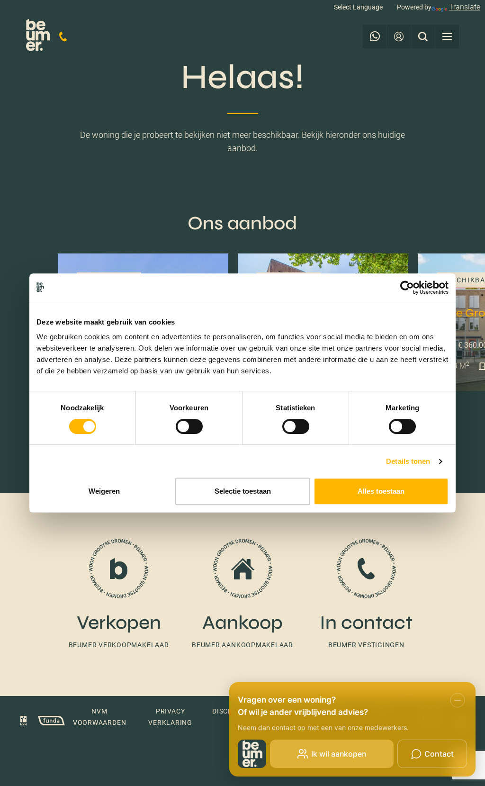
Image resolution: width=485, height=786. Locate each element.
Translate (464, 6)
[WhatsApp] (374, 36)
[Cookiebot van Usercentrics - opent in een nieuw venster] (407, 287)
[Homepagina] (38, 36)
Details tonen (408, 461)
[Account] (399, 36)
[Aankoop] (242, 590)
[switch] (189, 426)
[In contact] (366, 590)
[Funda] (46, 722)
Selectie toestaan (243, 491)
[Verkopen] (119, 590)
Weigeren (104, 491)
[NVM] (23, 722)
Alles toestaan (381, 491)
